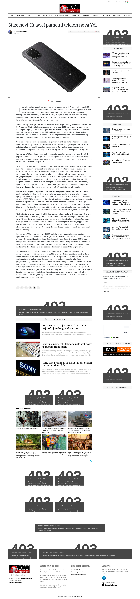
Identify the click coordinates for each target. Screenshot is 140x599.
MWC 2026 (116, 15)
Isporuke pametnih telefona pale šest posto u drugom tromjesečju (67, 345)
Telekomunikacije (45, 15)
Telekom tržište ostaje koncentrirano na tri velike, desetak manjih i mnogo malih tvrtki (121, 237)
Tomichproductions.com (78, 574)
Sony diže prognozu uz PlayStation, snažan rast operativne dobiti (67, 364)
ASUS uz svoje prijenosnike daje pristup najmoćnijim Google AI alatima (64, 327)
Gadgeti (75, 15)
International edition (115, 2)
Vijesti (11, 15)
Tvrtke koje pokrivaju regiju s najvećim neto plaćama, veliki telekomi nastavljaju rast (121, 203)
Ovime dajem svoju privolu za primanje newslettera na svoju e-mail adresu (116, 287)
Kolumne (96, 15)
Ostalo (126, 15)
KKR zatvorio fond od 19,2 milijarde (121, 145)
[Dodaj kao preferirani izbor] (127, 2)
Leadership (86, 15)
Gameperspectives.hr (77, 572)
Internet (31, 15)
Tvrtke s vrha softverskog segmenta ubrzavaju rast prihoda (122, 211)
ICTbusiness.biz (75, 569)
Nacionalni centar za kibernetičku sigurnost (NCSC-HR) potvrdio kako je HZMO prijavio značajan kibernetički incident (121, 222)
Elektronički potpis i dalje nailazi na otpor (120, 228)
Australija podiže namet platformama (121, 161)
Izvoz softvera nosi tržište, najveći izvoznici (121, 153)
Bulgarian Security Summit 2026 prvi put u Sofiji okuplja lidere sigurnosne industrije (121, 90)
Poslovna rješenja (62, 15)
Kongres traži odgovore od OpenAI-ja (121, 130)
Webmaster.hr (78, 596)
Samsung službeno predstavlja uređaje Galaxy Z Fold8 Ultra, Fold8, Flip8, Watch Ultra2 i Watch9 (121, 82)
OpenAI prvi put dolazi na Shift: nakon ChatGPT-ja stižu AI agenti (121, 64)
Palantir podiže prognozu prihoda (121, 138)
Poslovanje (20, 15)
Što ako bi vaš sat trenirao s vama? (121, 72)
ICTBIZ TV (106, 15)
